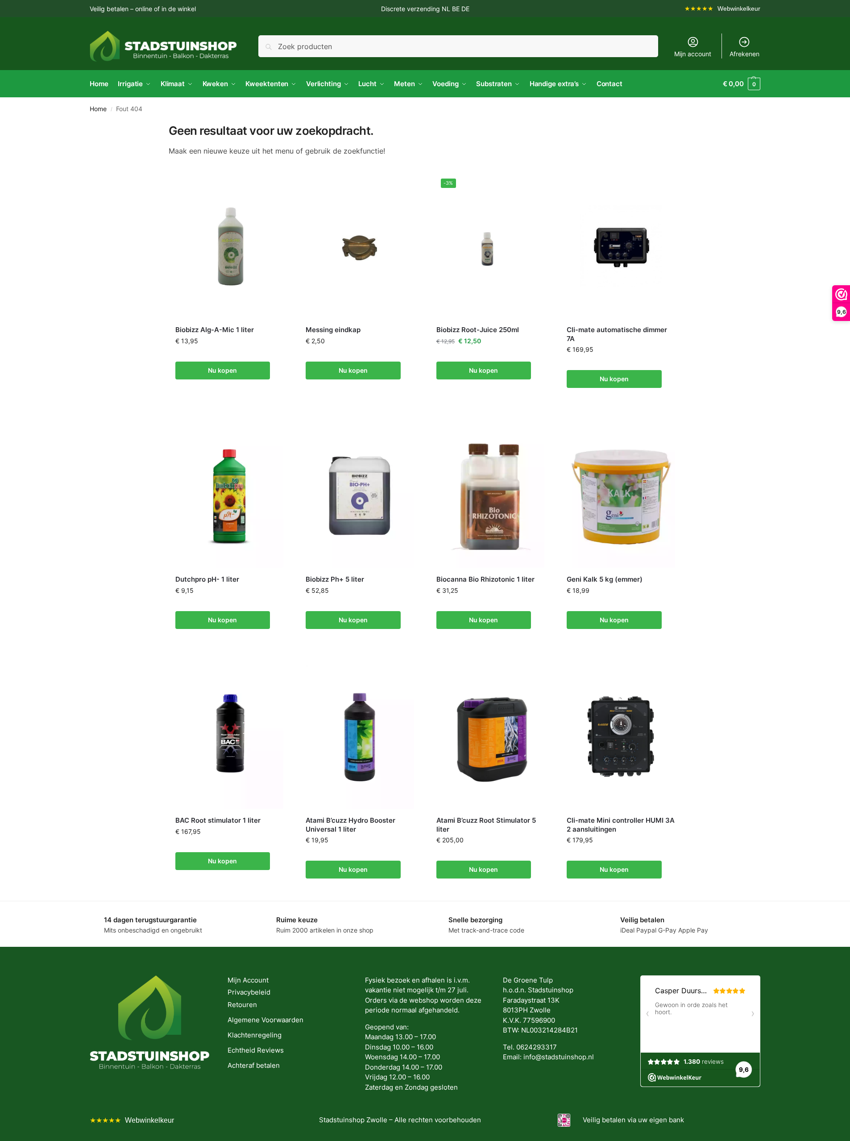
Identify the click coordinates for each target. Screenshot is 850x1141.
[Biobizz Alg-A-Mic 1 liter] (229, 246)
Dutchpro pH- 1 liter (207, 579)
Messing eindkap (333, 329)
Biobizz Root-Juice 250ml (477, 329)
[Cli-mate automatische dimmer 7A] (621, 246)
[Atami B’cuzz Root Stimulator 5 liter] (490, 737)
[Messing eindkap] (360, 246)
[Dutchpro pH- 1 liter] (229, 496)
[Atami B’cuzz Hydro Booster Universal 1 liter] (360, 737)
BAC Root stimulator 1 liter (218, 820)
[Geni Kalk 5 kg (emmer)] (621, 496)
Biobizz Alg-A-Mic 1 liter (214, 329)
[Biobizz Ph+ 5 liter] (360, 496)
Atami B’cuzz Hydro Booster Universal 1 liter (350, 824)
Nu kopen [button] (222, 370)
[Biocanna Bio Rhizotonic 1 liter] (490, 496)
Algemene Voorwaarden (265, 1020)
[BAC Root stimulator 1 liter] (229, 737)
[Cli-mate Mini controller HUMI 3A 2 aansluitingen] (621, 737)
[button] (741, 84)
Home (98, 108)
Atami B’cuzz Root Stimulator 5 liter (486, 824)
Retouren (242, 1004)
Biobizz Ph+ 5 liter (335, 579)
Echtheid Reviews (256, 1050)
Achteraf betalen (254, 1065)
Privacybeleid (249, 992)
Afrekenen (744, 54)
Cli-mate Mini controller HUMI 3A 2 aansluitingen (621, 824)
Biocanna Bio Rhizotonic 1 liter (485, 579)
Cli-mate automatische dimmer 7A (617, 334)
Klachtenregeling (255, 1035)
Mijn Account (248, 980)
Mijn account (692, 54)
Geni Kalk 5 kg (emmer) (605, 579)
